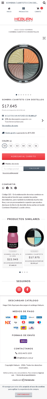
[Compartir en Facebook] (7, 188)
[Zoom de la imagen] (44, 38)
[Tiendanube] (23, 381)
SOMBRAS (29, 30)
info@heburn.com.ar (25, 358)
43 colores (34, 251)
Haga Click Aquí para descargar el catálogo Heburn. (23, 305)
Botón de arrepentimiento (26, 375)
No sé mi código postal (10, 173)
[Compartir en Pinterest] (15, 188)
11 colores (13, 251)
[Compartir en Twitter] (11, 188)
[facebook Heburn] (27, 289)
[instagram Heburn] (19, 289)
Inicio (16, 30)
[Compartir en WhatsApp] (3, 188)
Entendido (24, 394)
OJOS (22, 30)
